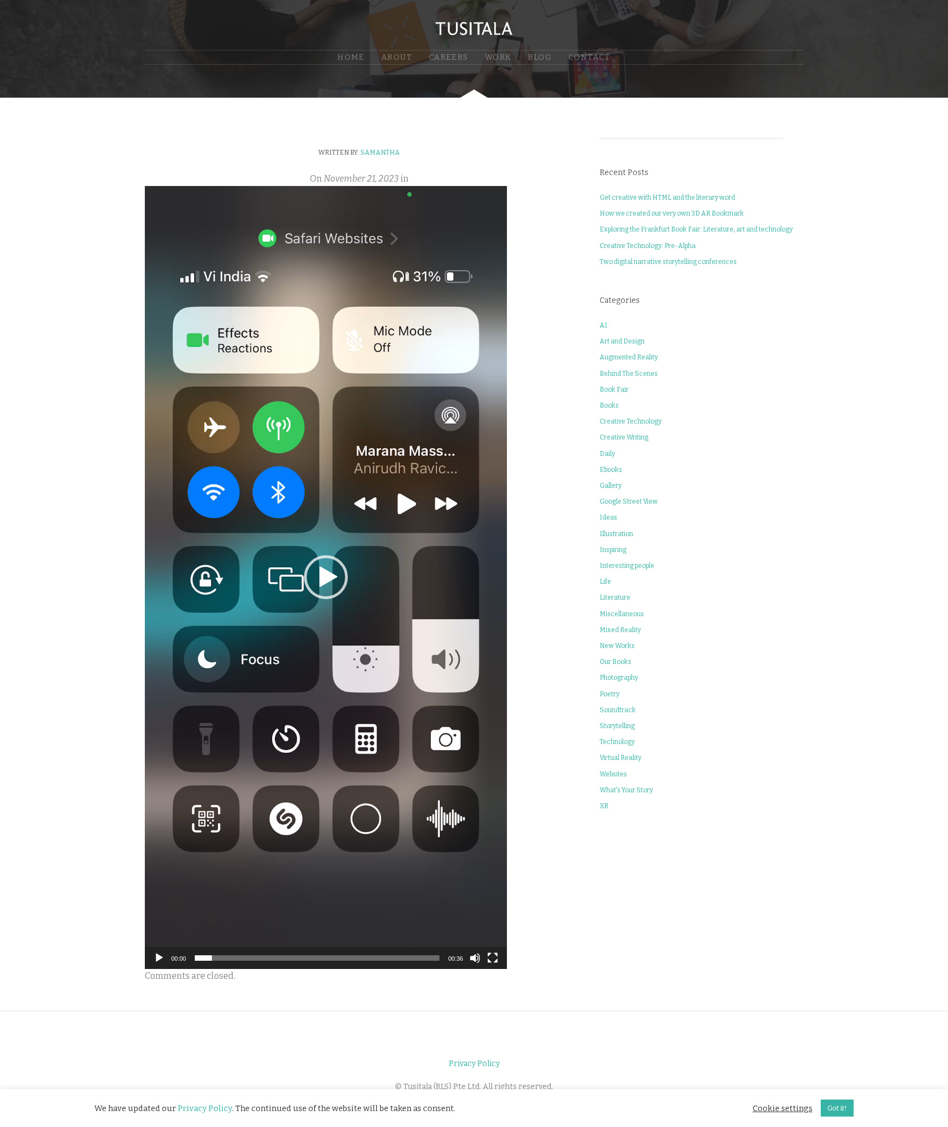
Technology (617, 742)
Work (498, 57)
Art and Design (622, 341)
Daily (607, 454)
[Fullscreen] (492, 958)
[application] (326, 577)
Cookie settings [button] (782, 1108)
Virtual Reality (620, 758)
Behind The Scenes (629, 373)
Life (605, 581)
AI (603, 325)
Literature (615, 597)
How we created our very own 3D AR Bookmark (672, 213)
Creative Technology (631, 421)
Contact (589, 57)
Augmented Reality (629, 357)
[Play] (159, 958)
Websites (613, 774)
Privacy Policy (474, 1063)
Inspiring (613, 550)
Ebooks (611, 470)
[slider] (317, 958)
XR (604, 806)
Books (609, 405)
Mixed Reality (620, 630)
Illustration (616, 534)
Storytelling (617, 726)
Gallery (611, 485)
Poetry (609, 694)
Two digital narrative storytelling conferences (668, 262)
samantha (380, 152)
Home (351, 57)
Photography (619, 677)
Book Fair (614, 389)
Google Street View (629, 501)
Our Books (615, 662)
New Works (617, 646)
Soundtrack (618, 710)
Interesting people (627, 566)
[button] (326, 577)
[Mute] (475, 958)
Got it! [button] (837, 1108)
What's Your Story (626, 790)
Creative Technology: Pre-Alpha (648, 246)
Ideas (608, 517)
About (397, 57)
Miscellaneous (622, 614)
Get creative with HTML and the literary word (667, 197)
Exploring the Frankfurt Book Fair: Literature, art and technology (696, 229)
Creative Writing (624, 437)
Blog (540, 57)
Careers (449, 57)
